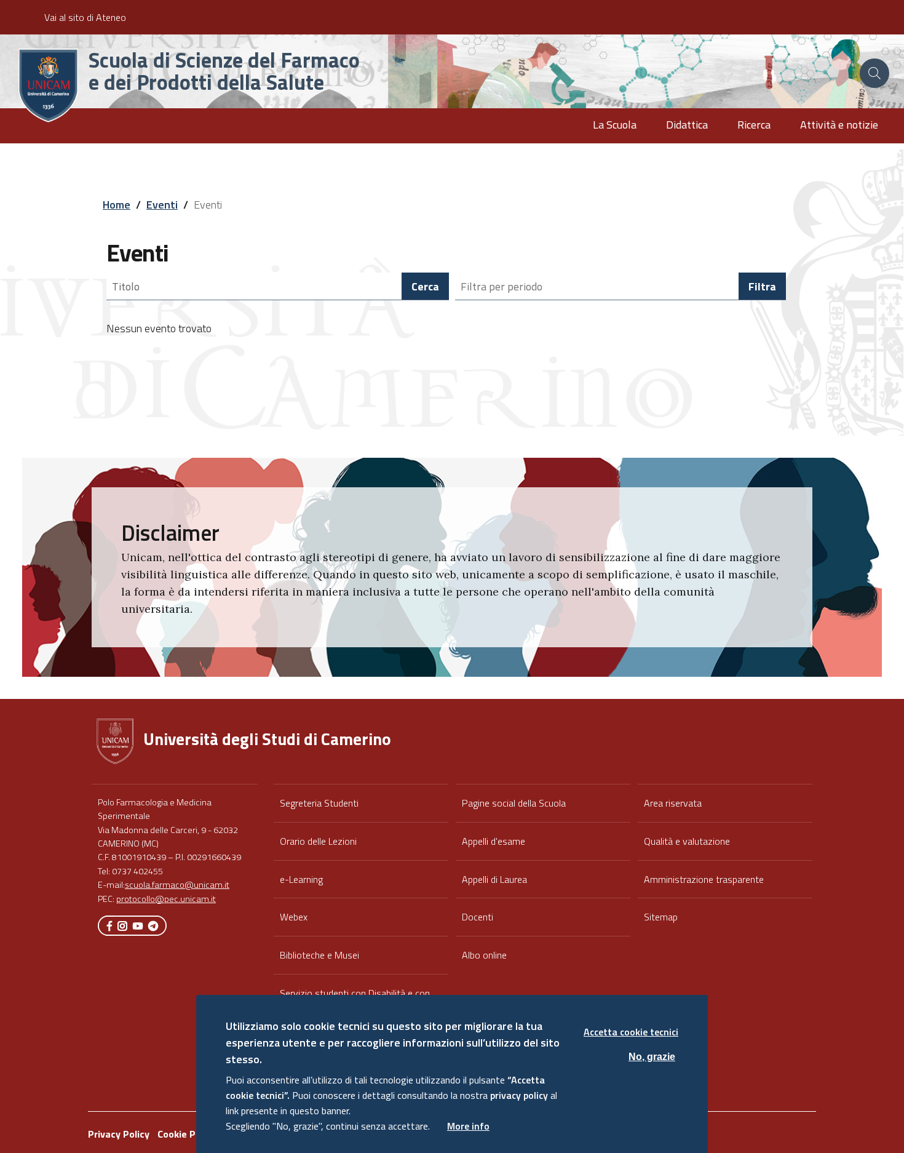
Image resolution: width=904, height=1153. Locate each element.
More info (468, 1125)
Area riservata (673, 803)
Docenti (477, 916)
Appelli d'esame (493, 841)
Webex (293, 916)
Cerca (425, 286)
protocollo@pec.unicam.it (166, 899)
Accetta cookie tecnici (631, 1031)
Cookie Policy (186, 1134)
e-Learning (301, 879)
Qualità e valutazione (687, 841)
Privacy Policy (118, 1134)
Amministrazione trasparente (704, 879)
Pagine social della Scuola (514, 803)
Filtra (762, 286)
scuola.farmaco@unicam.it (177, 885)
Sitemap (661, 916)
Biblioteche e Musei (319, 955)
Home (116, 204)
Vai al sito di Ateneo (85, 17)
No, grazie (651, 1056)
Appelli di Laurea (494, 879)
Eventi (162, 204)
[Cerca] (874, 73)
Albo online (484, 955)
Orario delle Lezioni (318, 841)
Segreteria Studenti (319, 803)
